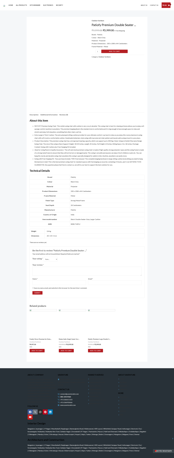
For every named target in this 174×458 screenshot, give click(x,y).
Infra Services (94, 396)
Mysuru (100, 431)
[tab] (34, 114)
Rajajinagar (65, 429)
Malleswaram (89, 429)
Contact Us (123, 389)
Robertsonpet (69, 434)
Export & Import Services (97, 400)
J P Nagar (47, 429)
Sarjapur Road (116, 429)
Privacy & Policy (124, 404)
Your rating (37, 258)
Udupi (83, 434)
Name (35, 279)
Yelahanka (41, 431)
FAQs (121, 414)
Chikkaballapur (123, 431)
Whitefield (107, 429)
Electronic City (136, 429)
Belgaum (125, 434)
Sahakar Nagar (66, 431)
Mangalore (118, 434)
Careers (122, 379)
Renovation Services (96, 403)
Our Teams (123, 382)
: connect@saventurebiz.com (69, 394)
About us (144, 5)
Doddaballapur (134, 431)
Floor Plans (123, 397)
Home (11, 5)
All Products (21, 5)
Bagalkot (143, 431)
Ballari (101, 434)
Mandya (41, 434)
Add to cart (114, 51)
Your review (38, 265)
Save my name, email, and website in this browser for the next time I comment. (60, 288)
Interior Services (94, 386)
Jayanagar (39, 429)
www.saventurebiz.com (68, 405)
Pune (131, 434)
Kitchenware (35, 5)
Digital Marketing (95, 389)
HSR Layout (98, 429)
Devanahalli (76, 431)
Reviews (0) (64, 115)
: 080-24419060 (65, 397)
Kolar (46, 434)
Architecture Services (96, 379)
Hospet (77, 434)
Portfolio (122, 411)
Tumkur (88, 434)
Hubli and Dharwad (110, 431)
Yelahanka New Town (53, 431)
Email (90, 279)
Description (34, 115)
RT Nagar (84, 431)
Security (59, 5)
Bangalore (31, 429)
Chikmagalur (32, 434)
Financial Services (95, 393)
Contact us (154, 5)
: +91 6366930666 (65, 402)
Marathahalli (55, 429)
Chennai (136, 434)
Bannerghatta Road (76, 429)
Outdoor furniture (98, 21)
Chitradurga (53, 434)
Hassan (61, 434)
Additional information (49, 115)
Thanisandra (92, 431)
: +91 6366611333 (65, 399)
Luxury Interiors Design (127, 400)
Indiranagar (126, 429)
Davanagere (108, 434)
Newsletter (123, 386)
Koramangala (32, 431)
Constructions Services (97, 382)
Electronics (48, 5)
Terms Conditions (125, 407)
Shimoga (95, 434)
